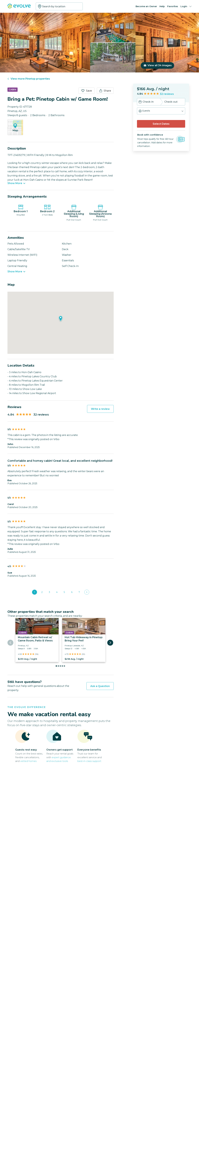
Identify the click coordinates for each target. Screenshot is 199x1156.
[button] (161, 110)
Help (162, 6)
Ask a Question (100, 686)
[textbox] (59, 6)
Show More (14, 183)
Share (107, 90)
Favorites (172, 6)
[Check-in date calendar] (140, 102)
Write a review (100, 408)
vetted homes (28, 761)
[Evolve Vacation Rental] (19, 7)
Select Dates (161, 123)
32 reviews (167, 93)
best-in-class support (89, 761)
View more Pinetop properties (30, 78)
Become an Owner (146, 6)
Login (183, 6)
